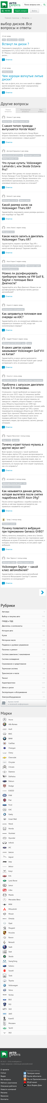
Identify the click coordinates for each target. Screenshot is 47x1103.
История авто (23, 630)
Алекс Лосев (11, 228)
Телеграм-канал (33, 1073)
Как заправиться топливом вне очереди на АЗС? (22, 315)
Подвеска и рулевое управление (23, 645)
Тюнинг (23, 678)
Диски (21, 40)
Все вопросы (6, 1079)
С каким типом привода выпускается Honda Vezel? (19, 127)
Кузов (29, 343)
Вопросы (25, 18)
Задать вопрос (21, 11)
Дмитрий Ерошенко (13, 151)
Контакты (4, 1099)
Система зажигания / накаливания (30, 380)
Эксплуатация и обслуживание (13, 309)
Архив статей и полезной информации (18, 703)
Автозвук (16, 440)
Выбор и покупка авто (20, 121)
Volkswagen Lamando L (32, 155)
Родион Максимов (13, 436)
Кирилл (9, 305)
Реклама (4, 1092)
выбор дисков (12, 40)
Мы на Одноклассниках (36, 1079)
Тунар (8, 520)
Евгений (9, 196)
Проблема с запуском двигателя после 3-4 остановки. (23, 386)
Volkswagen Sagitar (33, 266)
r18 (4, 40)
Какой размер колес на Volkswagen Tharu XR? (17, 206)
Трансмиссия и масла (23, 673)
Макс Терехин (11, 558)
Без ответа (40, 110)
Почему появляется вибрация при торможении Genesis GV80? (23, 529)
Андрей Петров (12, 339)
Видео (3, 1076)
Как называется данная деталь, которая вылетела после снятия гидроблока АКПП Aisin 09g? (22, 494)
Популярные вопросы (25, 110)
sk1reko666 (11, 479)
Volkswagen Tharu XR (10, 200)
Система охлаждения (23, 659)
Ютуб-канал (32, 1082)
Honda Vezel (7, 121)
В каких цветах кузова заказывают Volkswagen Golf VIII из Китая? (23, 351)
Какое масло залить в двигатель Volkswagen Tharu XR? (22, 237)
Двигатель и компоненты (11, 487)
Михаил (9, 117)
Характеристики (23, 683)
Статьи (3, 1073)
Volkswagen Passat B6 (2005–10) (14, 483)
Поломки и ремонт (9, 524)
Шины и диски (25, 200)
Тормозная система (23, 668)
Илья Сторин (11, 261)
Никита (9, 376)
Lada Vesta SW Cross (9, 380)
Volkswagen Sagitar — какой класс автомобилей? (20, 568)
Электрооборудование (10, 269)
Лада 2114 (6, 440)
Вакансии (4, 1096)
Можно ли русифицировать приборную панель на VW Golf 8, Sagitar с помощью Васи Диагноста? (23, 278)
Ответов (7, 59)
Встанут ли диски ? (15, 44)
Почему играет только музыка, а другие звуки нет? (22, 446)
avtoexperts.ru (10, 4)
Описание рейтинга (9, 1086)
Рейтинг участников (9, 1083)
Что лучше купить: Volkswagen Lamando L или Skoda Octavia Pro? (22, 166)
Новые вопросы (8, 110)
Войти (34, 11)
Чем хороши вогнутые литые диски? (22, 77)
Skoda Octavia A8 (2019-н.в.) (12, 155)
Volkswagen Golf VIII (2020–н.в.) (14, 266)
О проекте (5, 1069)
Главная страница (12, 18)
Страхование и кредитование (23, 664)
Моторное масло (8, 232)
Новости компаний (8, 1089)
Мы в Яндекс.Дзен (34, 1085)
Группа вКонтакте (34, 1076)
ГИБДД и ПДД (23, 621)
